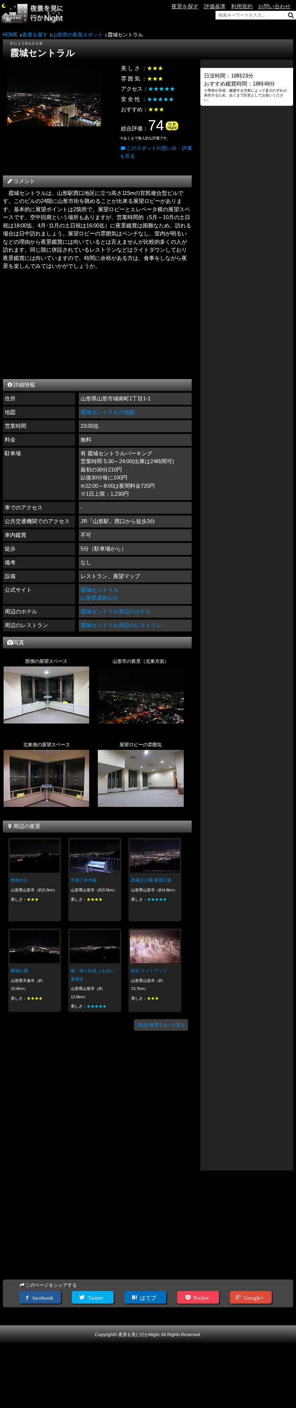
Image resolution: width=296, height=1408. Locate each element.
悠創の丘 (19, 880)
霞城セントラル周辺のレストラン (121, 625)
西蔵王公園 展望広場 (151, 880)
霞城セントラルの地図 (107, 412)
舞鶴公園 (19, 970)
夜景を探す (185, 6)
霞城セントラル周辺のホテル (115, 611)
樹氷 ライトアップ (149, 970)
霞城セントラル (99, 590)
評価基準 (215, 6)
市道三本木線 (84, 880)
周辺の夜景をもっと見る (161, 1024)
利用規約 (242, 6)
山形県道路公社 (99, 598)
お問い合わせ (274, 6)
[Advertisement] (97, 322)
